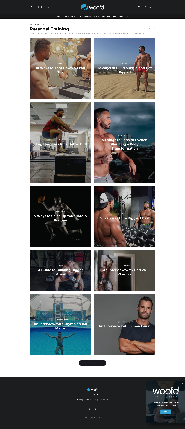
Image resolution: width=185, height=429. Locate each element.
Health (126, 135)
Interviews (87, 16)
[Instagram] (38, 7)
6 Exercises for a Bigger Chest (125, 218)
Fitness (66, 16)
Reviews (96, 16)
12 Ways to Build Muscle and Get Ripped (125, 70)
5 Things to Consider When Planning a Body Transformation (124, 144)
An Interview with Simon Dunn (125, 326)
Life (58, 16)
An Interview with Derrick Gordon (124, 272)
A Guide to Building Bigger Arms (60, 272)
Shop (114, 16)
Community (106, 16)
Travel (79, 16)
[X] (34, 7)
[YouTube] (45, 7)
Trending (80, 400)
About (121, 16)
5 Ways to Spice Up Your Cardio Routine (60, 218)
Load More (92, 363)
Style (73, 16)
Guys (53, 319)
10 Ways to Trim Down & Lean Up (60, 70)
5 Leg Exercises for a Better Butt (60, 144)
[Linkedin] (48, 7)
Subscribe (89, 400)
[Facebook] (31, 7)
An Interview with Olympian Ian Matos (60, 326)
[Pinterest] (41, 7)
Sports (63, 211)
